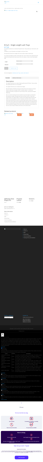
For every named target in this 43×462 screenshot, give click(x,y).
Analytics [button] (2, 383)
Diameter (6, 64)
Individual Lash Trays (16, 72)
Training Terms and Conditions (10, 221)
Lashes (22, 72)
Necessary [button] (3, 346)
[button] (37, 12)
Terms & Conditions (8, 220)
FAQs (5, 216)
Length (6, 61)
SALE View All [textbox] (8, 317)
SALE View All (9, 8)
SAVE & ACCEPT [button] (4, 399)
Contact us (6, 214)
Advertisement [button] (4, 388)
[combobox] (8, 317)
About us (6, 213)
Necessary (4, 348)
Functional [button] (3, 372)
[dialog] (21, 431)
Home (5, 8)
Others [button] (2, 394)
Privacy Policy (6, 218)
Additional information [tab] (16, 77)
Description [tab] (7, 77)
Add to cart (13, 68)
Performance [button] (3, 378)
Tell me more (21, 457)
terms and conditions (30, 451)
